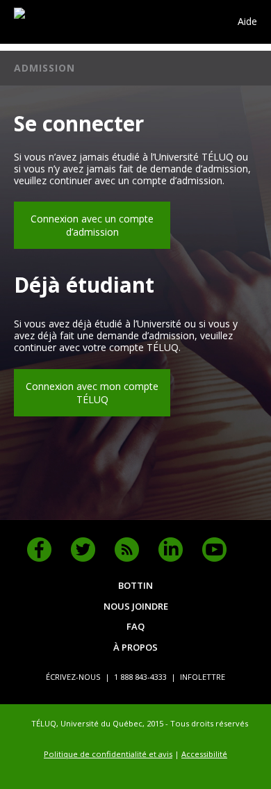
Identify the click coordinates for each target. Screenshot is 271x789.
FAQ (135, 626)
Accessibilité (204, 754)
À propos (135, 647)
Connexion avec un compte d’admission (92, 225)
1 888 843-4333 (140, 677)
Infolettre (202, 677)
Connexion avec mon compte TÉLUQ (92, 393)
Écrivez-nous (73, 677)
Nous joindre (136, 606)
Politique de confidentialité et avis (108, 754)
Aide (247, 22)
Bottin (135, 585)
